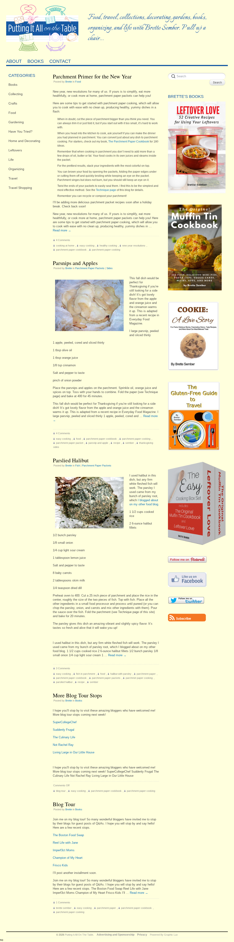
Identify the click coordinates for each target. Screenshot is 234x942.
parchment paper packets (106, 678)
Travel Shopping (20, 188)
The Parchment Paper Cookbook (128, 141)
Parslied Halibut (71, 460)
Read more (62, 230)
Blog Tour (64, 804)
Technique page (106, 190)
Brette (68, 81)
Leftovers (15, 150)
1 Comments (63, 902)
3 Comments (63, 668)
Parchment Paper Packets (89, 268)
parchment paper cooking (106, 249)
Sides (109, 268)
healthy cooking (108, 245)
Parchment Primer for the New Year (92, 76)
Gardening (16, 122)
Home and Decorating (24, 141)
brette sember (64, 908)
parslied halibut (64, 682)
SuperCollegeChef (65, 722)
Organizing (16, 169)
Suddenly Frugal (63, 729)
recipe (116, 443)
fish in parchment (85, 673)
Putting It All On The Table (79, 934)
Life (11, 159)
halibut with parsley (120, 673)
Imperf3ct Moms (63, 850)
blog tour (61, 790)
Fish (77, 465)
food (78, 438)
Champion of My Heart (67, 857)
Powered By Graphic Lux (164, 934)
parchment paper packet (69, 443)
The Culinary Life (64, 737)
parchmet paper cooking (139, 678)
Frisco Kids (60, 865)
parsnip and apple (98, 443)
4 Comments (63, 240)
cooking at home (65, 245)
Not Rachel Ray (63, 745)
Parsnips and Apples (75, 263)
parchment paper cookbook (71, 249)
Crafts (12, 103)
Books (12, 84)
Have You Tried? (20, 131)
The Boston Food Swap (68, 835)
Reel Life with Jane (65, 842)
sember (129, 443)
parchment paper (146, 673)
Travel (12, 178)
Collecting (15, 94)
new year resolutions (133, 245)
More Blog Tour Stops (77, 695)
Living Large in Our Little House (73, 752)
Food (12, 113)
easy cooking (87, 245)
